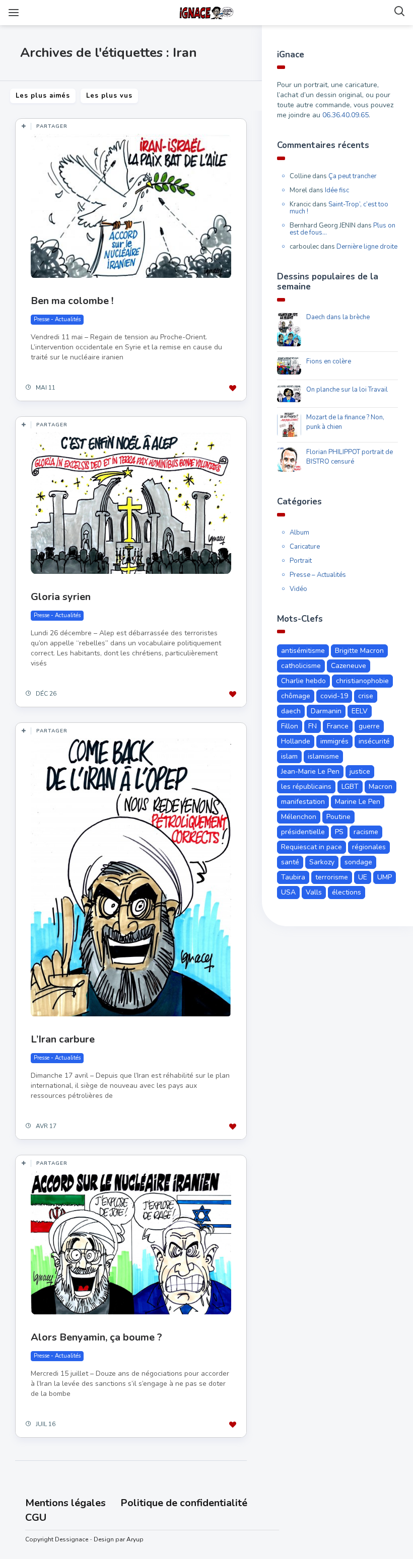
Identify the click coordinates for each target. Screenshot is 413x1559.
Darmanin (326, 711)
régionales (369, 847)
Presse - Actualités (57, 319)
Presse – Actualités (318, 574)
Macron (380, 786)
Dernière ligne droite (366, 246)
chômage (295, 696)
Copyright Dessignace (56, 1539)
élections (346, 892)
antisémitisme (303, 650)
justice (360, 771)
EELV (360, 711)
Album (299, 532)
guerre (369, 726)
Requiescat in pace (311, 847)
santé (290, 862)
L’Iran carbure (63, 1039)
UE (362, 877)
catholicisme (301, 666)
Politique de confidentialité (183, 1503)
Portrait (301, 560)
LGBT (350, 786)
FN (312, 726)
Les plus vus (109, 95)
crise (365, 696)
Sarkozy (321, 862)
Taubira (293, 877)
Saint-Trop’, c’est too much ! (339, 208)
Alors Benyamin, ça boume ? (96, 1337)
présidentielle (303, 832)
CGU (35, 1517)
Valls (314, 892)
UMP (384, 877)
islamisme (323, 756)
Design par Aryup (119, 1539)
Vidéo (298, 588)
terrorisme (331, 877)
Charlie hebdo (303, 681)
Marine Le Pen (357, 801)
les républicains (306, 786)
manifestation (303, 801)
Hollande (295, 741)
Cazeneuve (348, 666)
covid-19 (334, 696)
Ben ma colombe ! (72, 301)
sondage (358, 862)
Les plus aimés (43, 95)
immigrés (334, 741)
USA (288, 892)
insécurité (374, 741)
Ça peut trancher (352, 176)
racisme (366, 832)
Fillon (289, 726)
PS (339, 832)
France (338, 726)
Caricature (305, 546)
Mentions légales (65, 1503)
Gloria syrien (61, 597)
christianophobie (362, 681)
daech (291, 711)
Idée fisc (337, 190)
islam (289, 756)
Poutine (338, 817)
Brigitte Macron (359, 650)
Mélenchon (298, 817)
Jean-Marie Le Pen (310, 771)
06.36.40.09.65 (345, 115)
